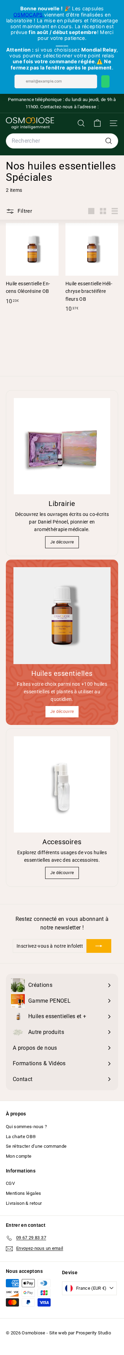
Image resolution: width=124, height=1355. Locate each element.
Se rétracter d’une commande (36, 1146)
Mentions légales (23, 1193)
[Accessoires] (62, 784)
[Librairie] (62, 446)
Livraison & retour (24, 1203)
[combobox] (62, 140)
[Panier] (97, 123)
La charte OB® (21, 1136)
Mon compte (19, 1156)
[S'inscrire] (98, 946)
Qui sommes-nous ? (26, 1126)
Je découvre (62, 542)
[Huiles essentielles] (62, 615)
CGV (10, 1183)
